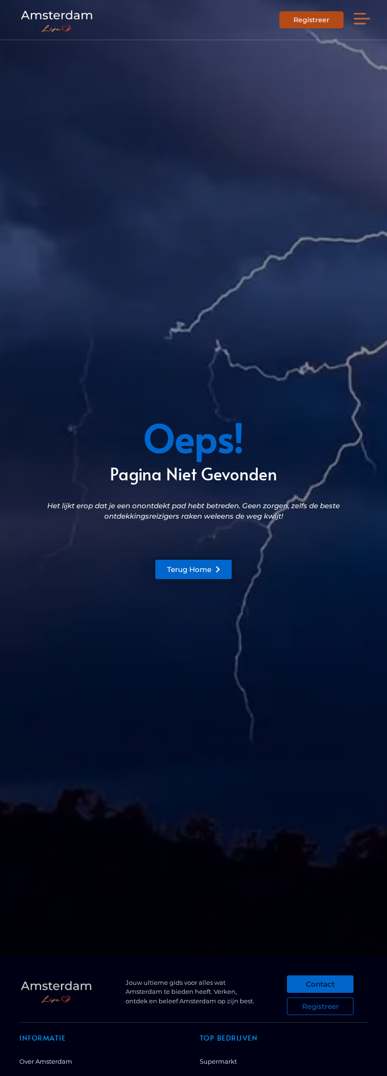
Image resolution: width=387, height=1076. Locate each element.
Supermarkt (218, 1061)
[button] (362, 20)
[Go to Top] (355, 1005)
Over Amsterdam (45, 1061)
